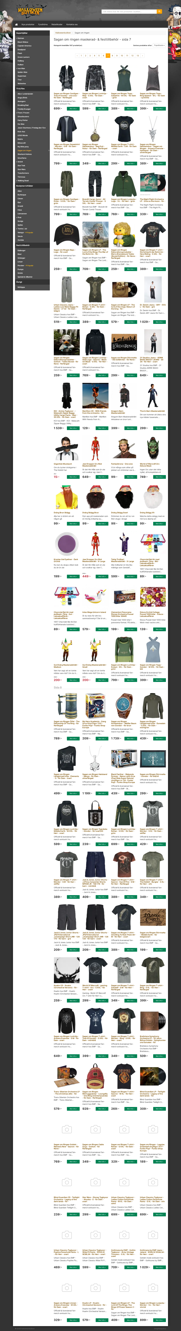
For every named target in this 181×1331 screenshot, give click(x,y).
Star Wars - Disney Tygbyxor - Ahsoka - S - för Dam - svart (95, 1199)
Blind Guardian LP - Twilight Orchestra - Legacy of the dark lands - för (152, 1093)
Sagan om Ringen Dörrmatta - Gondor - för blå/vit (152, 775)
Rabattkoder (57, 24)
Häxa (20, 210)
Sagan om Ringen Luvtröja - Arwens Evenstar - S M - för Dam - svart (66, 1038)
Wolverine (22, 83)
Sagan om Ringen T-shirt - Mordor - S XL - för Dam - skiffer (152, 831)
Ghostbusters (23, 116)
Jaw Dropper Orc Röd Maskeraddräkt (92, 465)
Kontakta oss (72, 24)
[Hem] (16, 24)
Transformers (23, 173)
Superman (22, 76)
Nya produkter (28, 24)
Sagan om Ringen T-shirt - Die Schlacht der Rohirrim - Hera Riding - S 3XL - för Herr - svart (152, 253)
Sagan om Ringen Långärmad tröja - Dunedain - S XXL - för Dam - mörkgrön (152, 724)
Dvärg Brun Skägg (62, 512)
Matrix (20, 139)
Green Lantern (24, 57)
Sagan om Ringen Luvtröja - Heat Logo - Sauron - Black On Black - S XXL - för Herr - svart (94, 360)
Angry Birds (22, 98)
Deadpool (21, 49)
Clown (20, 198)
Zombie (21, 240)
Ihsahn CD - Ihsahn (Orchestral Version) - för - (66, 986)
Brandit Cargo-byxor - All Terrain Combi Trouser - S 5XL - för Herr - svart (94, 201)
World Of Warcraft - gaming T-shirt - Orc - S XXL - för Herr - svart (94, 987)
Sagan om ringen (24, 150)
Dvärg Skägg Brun (90, 512)
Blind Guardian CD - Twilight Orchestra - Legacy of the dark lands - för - (66, 1199)
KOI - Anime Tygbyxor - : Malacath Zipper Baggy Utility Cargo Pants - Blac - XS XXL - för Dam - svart (66, 414)
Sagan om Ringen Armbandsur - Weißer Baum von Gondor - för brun (123, 723)
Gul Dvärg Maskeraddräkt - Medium (66, 666)
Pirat (19, 217)
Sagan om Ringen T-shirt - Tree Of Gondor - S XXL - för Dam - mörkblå (95, 1038)
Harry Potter (23, 120)
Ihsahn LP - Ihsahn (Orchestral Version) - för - (94, 1304)
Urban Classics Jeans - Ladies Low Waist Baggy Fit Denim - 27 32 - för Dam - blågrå (66, 308)
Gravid (20, 206)
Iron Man (21, 68)
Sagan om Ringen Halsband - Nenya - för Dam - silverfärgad (94, 776)
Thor (20, 80)
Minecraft (22, 143)
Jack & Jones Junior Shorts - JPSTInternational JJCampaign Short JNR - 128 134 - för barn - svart (95, 935)
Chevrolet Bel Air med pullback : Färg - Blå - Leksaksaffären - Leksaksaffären (149, 562)
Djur (19, 202)
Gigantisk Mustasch (63, 464)
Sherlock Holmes (25, 154)
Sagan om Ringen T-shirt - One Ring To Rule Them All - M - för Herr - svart (123, 934)
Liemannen (22, 214)
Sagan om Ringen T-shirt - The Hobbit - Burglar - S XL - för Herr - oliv (152, 882)
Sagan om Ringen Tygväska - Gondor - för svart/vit (94, 830)
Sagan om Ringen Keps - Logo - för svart (65, 251)
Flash (20, 53)
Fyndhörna (43, 24)
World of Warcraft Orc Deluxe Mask (150, 465)
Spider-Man (22, 72)
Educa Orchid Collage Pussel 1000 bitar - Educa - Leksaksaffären (152, 614)
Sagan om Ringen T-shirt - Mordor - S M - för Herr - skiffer (66, 882)
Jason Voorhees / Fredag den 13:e (32, 128)
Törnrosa (21, 177)
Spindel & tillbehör (25, 277)
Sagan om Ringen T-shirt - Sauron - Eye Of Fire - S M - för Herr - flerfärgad (123, 882)
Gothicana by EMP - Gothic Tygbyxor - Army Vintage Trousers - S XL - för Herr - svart (123, 1253)
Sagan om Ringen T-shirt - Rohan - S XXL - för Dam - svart (123, 1146)
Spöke (20, 225)
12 (132, 55)
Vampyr (25, 232)
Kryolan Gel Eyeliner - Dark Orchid (66, 560)
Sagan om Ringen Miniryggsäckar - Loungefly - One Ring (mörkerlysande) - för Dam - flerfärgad (95, 1094)
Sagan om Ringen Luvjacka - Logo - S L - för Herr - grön (124, 200)
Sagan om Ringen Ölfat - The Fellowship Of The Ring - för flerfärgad (67, 723)
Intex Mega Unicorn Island (94, 612)
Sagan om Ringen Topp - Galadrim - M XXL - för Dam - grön (123, 95)
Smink (20, 273)
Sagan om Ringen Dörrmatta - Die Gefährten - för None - (124, 358)
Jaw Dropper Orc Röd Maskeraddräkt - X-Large (93, 560)
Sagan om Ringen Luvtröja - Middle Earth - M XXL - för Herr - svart (66, 831)
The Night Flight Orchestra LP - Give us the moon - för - (152, 200)
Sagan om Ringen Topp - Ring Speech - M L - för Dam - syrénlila (152, 95)
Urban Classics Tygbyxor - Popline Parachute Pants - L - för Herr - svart (66, 1252)
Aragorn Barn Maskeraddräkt (118, 412)
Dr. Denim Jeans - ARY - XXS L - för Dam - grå (153, 306)
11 (127, 55)
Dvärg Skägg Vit (147, 512)
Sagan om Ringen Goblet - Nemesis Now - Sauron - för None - (66, 1146)
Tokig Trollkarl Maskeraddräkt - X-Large (122, 560)
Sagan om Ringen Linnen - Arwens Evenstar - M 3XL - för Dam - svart (66, 1305)
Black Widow (23, 42)
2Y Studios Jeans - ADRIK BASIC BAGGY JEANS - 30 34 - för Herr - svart (151, 359)
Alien (20, 191)
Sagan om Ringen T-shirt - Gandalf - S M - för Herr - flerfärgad (123, 987)
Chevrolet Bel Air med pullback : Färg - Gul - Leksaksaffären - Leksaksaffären (63, 615)
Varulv (20, 236)
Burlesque (22, 195)
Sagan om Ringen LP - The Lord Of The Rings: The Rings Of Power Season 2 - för (123, 1306)
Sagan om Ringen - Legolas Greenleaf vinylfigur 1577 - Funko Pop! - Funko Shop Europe (152, 1147)
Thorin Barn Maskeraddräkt (152, 411)
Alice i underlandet (25, 94)
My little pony (23, 147)
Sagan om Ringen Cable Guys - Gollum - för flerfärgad (93, 1146)
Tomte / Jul (22, 229)
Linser (20, 262)
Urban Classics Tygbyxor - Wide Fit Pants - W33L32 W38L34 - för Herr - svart (94, 1252)
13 (138, 55)
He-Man (21, 124)
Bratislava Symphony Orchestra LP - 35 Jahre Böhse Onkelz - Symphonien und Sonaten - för (153, 1039)
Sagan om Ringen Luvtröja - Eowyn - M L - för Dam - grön (123, 667)
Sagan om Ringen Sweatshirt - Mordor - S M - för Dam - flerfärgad (67, 146)
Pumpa (20, 269)
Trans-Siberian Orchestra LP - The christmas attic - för (67, 1092)
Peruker (25, 265)
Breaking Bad (23, 105)
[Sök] (159, 11)
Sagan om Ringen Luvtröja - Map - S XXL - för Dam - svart (94, 95)
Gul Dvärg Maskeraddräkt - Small (94, 666)
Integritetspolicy (160, 1329)
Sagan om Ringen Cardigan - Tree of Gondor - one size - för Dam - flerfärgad (67, 95)
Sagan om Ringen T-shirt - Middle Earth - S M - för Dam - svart (124, 146)
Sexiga (20, 221)
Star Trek (21, 165)
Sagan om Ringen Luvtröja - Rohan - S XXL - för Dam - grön (123, 831)
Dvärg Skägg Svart (119, 512)
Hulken (20, 65)
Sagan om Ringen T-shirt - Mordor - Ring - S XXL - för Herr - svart (123, 1038)
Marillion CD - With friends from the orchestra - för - (94, 412)
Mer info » (73, 109)
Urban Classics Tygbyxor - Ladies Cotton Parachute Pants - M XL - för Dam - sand (123, 1200)
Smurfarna (22, 158)
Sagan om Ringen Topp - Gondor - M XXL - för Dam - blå (152, 667)
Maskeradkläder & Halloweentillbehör (31, 11)
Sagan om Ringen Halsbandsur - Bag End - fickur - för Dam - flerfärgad (94, 146)
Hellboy (21, 61)
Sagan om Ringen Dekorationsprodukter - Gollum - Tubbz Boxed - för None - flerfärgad (66, 360)
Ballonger (21, 250)
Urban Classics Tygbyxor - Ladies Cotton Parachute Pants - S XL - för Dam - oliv (152, 1199)
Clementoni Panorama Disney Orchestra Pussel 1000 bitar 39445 (122, 614)
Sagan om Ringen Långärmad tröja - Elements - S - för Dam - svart (66, 776)
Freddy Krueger (24, 109)
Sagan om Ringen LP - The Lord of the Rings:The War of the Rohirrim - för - (95, 252)
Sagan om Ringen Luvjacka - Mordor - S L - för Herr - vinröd (152, 1305)
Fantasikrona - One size (122, 464)
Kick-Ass (21, 131)
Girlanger (21, 258)
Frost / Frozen (23, 113)
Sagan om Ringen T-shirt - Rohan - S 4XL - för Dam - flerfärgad (94, 307)
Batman (21, 38)
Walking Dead (23, 181)
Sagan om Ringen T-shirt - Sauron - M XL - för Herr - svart (123, 1093)
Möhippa (21, 287)
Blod (19, 254)
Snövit (20, 162)
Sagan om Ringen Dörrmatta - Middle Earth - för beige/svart (152, 934)
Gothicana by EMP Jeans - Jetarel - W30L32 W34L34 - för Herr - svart (152, 1252)
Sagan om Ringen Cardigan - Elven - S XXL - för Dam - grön (67, 201)
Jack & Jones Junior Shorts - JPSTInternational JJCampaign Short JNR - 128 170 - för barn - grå (67, 935)
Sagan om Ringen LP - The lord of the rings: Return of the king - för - (123, 307)
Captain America (24, 46)
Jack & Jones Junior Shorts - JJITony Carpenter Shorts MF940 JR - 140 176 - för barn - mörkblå (95, 883)
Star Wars (21, 169)
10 (122, 55)
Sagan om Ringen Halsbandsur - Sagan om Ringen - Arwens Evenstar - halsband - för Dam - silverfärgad (152, 148)
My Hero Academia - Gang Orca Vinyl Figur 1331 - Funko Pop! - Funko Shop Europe (94, 724)
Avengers (21, 101)
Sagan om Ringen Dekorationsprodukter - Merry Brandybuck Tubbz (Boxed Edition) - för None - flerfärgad (123, 254)
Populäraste (159, 45)
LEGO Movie (23, 135)
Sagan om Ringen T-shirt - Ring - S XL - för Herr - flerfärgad (152, 987)
